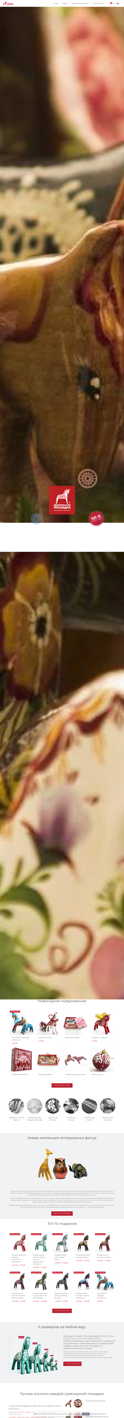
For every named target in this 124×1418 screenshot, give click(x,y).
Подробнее (77, 1414)
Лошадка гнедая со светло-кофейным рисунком (61, 1295)
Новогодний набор (72, 1037)
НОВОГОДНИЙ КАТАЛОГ (62, 1085)
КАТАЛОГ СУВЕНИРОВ (62, 1311)
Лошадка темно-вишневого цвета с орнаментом (83, 1295)
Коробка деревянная (19, 1074)
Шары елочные (97, 1074)
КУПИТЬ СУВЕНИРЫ (72, 1364)
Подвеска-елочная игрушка (75, 1074)
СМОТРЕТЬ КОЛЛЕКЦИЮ (62, 1213)
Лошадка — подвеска (99, 1037)
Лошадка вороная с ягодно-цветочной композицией (40, 1295)
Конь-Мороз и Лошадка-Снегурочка (102, 1295)
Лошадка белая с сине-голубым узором (60, 1257)
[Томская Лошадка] (8, 3)
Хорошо (85, 1414)
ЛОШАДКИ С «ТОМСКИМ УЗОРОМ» (20, 1412)
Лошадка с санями (45, 1037)
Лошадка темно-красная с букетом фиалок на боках (18, 1295)
